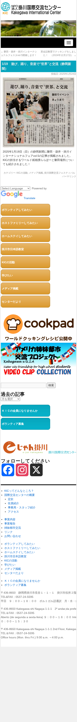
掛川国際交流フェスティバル (59, 172)
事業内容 (9, 519)
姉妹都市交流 (12, 527)
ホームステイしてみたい (17, 236)
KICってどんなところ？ (19, 490)
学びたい (7, 275)
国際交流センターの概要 (19, 494)
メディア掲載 (36, 172)
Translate (29, 198)
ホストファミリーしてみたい (20, 223)
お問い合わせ (12, 536)
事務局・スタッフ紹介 (22, 507)
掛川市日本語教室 (13, 249)
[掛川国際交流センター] (31, 13)
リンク (8, 531)
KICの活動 (22, 172)
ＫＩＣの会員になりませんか (20, 410)
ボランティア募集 (13, 423)
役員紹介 (13, 503)
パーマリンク (69, 176)
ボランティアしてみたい (17, 209)
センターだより (11, 301)
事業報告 (9, 523)
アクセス (13, 511)
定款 (10, 499)
